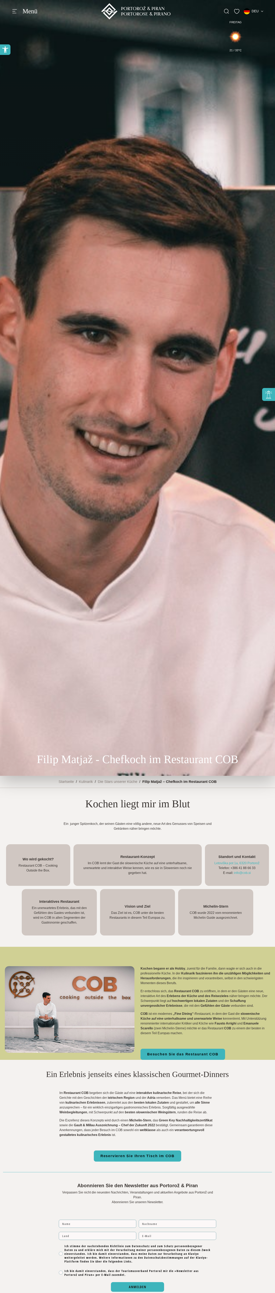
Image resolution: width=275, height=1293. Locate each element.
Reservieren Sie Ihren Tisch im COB (137, 1156)
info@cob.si (242, 873)
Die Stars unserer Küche (117, 782)
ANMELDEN (137, 1287)
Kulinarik (86, 782)
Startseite (66, 782)
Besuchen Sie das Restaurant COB (182, 1054)
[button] (5, 49)
